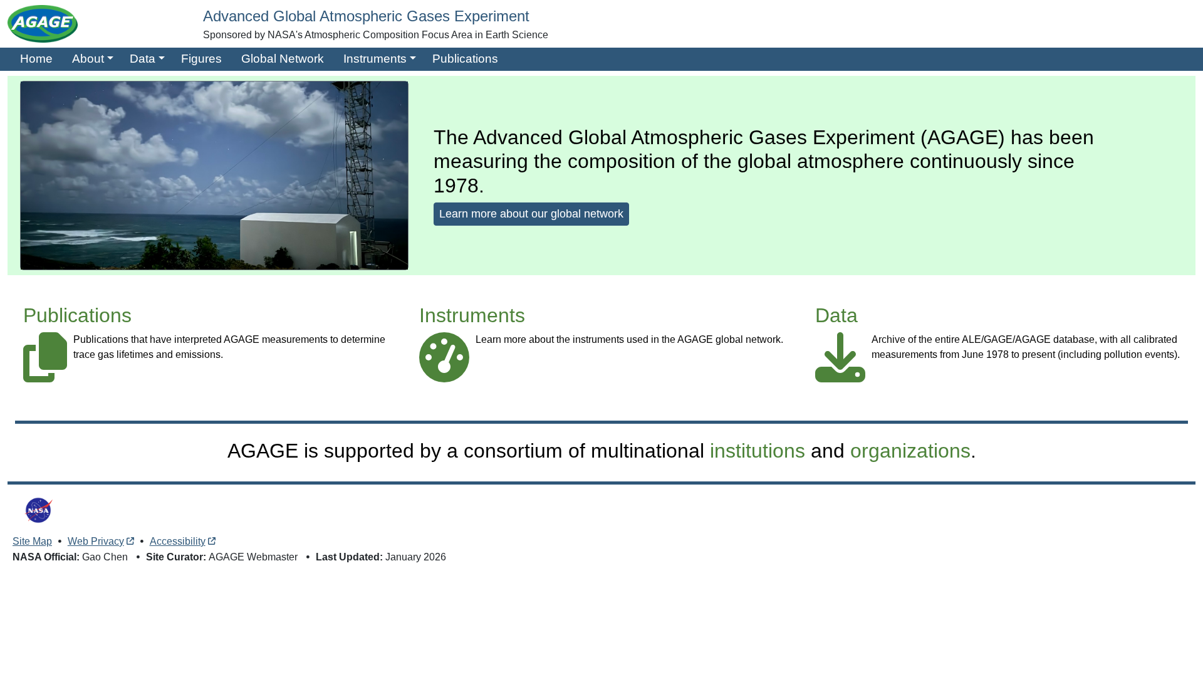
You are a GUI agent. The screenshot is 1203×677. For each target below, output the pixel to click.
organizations (910, 450)
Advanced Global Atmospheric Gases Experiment (366, 16)
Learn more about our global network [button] (531, 213)
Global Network (282, 58)
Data (142, 58)
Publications (465, 58)
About (88, 58)
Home (36, 58)
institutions (757, 450)
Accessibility (178, 541)
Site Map (32, 541)
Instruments (375, 58)
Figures (201, 58)
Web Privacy (96, 541)
